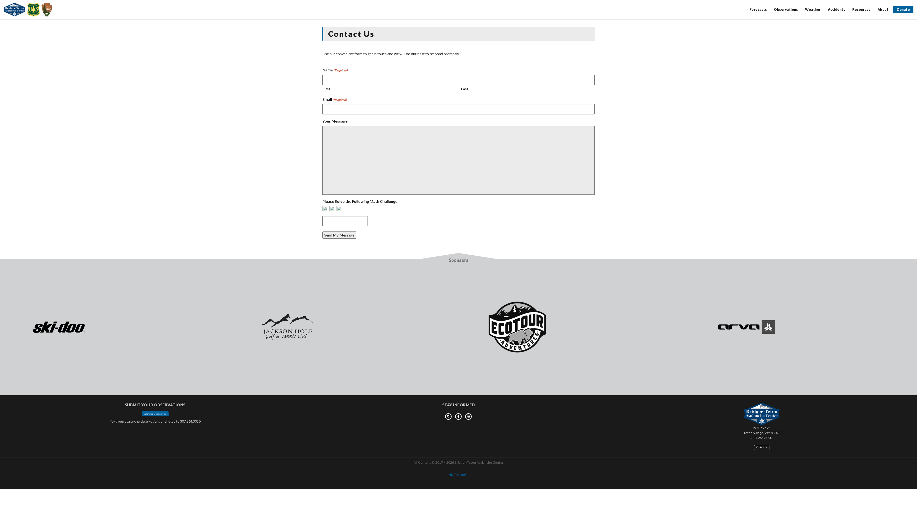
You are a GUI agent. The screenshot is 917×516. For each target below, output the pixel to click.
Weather (813, 9)
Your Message (334, 121)
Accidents (836, 9)
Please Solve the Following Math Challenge (359, 201)
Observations (786, 9)
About (883, 9)
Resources (861, 9)
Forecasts (758, 9)
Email (334, 99)
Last (464, 89)
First (326, 89)
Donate (903, 9)
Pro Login (460, 475)
